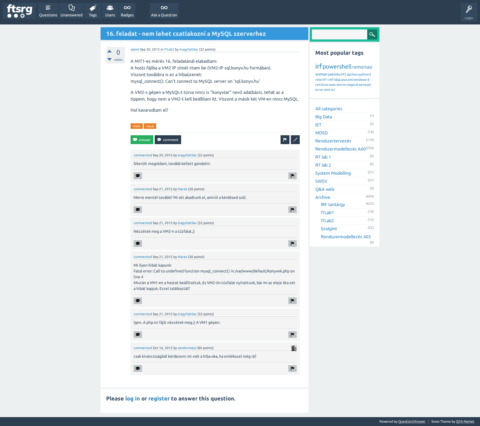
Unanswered (71, 15)
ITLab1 (327, 212)
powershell (337, 66)
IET (318, 124)
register (159, 398)
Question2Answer (412, 421)
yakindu (334, 74)
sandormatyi (187, 348)
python (352, 74)
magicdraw (354, 84)
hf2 (343, 74)
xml (350, 79)
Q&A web (324, 189)
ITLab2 (169, 49)
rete (318, 79)
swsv (332, 84)
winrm (341, 84)
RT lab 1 (323, 156)
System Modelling (333, 173)
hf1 (325, 79)
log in (132, 398)
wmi (327, 89)
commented (143, 155)
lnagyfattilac (188, 49)
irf (318, 66)
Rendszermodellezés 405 (346, 236)
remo (358, 66)
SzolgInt (329, 228)
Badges (127, 15)
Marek (182, 189)
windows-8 (361, 79)
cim (318, 84)
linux (324, 84)
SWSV (321, 181)
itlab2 (137, 126)
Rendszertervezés (333, 140)
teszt (367, 84)
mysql (150, 126)
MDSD (321, 132)
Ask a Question (164, 15)
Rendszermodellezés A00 (340, 148)
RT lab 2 (323, 164)
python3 (364, 74)
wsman (321, 74)
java (344, 79)
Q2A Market (465, 421)
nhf (331, 79)
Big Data (323, 116)
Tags (93, 15)
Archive (322, 197)
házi (368, 67)
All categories (328, 108)
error (319, 89)
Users (110, 15)
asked (135, 49)
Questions (48, 15)
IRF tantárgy (333, 204)
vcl (333, 89)
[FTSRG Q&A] (19, 11)
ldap (337, 79)
